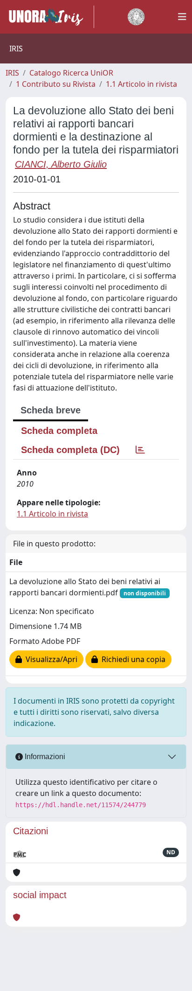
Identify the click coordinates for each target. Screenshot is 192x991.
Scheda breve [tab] (51, 410)
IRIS (12, 73)
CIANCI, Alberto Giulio (61, 164)
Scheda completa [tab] (59, 431)
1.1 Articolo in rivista (141, 84)
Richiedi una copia (131, 659)
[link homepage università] (136, 17)
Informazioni (44, 757)
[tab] (140, 450)
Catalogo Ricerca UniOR (71, 73)
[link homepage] (50, 17)
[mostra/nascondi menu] (182, 16)
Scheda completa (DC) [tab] (70, 450)
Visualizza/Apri (49, 659)
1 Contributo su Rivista (56, 84)
